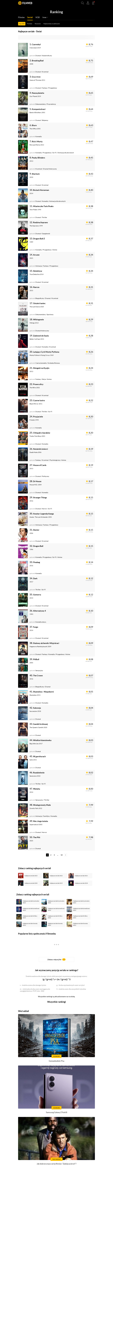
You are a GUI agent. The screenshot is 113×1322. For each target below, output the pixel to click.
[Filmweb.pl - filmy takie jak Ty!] (25, 3)
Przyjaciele (38, 416)
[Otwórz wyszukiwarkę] (82, 3)
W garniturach (39, 756)
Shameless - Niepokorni (43, 691)
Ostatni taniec (39, 303)
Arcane (36, 255)
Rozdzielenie (38, 772)
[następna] (65, 855)
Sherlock (36, 174)
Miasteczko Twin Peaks (43, 206)
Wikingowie (38, 319)
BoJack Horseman (41, 190)
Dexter (36, 530)
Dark (35, 578)
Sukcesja (37, 708)
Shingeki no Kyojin (41, 368)
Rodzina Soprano (40, 222)
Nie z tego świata (40, 821)
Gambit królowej (40, 724)
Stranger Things (40, 497)
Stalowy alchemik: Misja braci (46, 643)
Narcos (36, 287)
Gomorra (37, 594)
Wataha (36, 789)
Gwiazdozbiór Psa (56, 1061)
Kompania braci (38, 109)
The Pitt (36, 837)
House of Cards (39, 465)
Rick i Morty (37, 141)
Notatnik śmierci (40, 449)
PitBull (36, 659)
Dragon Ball (38, 546)
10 (62, 855)
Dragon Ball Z (39, 238)
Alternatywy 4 (39, 611)
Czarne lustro (39, 400)
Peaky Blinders (38, 157)
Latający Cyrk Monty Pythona (46, 352)
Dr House (37, 481)
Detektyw (37, 271)
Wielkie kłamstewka (42, 740)
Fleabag (36, 562)
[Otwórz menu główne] (93, 3)
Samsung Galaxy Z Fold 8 (56, 1112)
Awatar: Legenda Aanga (43, 513)
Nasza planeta (38, 93)
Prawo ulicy (38, 384)
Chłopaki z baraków (41, 433)
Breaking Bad (37, 60)
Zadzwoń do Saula (41, 335)
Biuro (34, 125)
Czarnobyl (36, 44)
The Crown (38, 675)
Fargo (35, 627)
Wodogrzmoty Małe (42, 805)
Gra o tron (36, 77)
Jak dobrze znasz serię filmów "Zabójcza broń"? (56, 1163)
